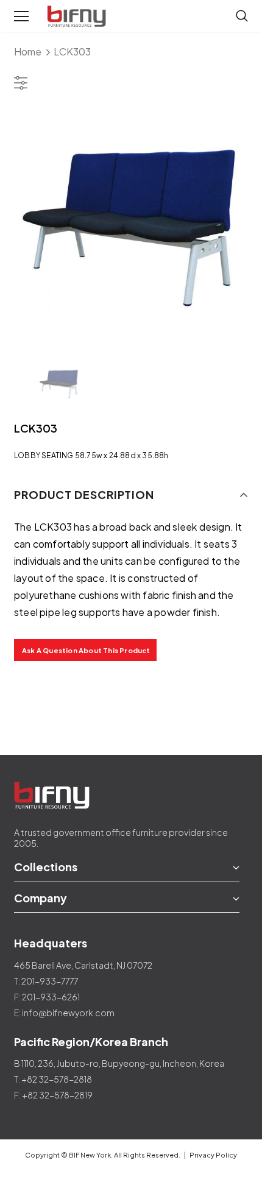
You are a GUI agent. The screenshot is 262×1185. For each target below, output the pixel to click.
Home (27, 51)
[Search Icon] (242, 16)
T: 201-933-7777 (46, 980)
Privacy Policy (213, 1155)
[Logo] (78, 16)
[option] (131, 227)
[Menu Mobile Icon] (21, 16)
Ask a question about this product (86, 650)
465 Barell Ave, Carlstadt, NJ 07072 (83, 965)
